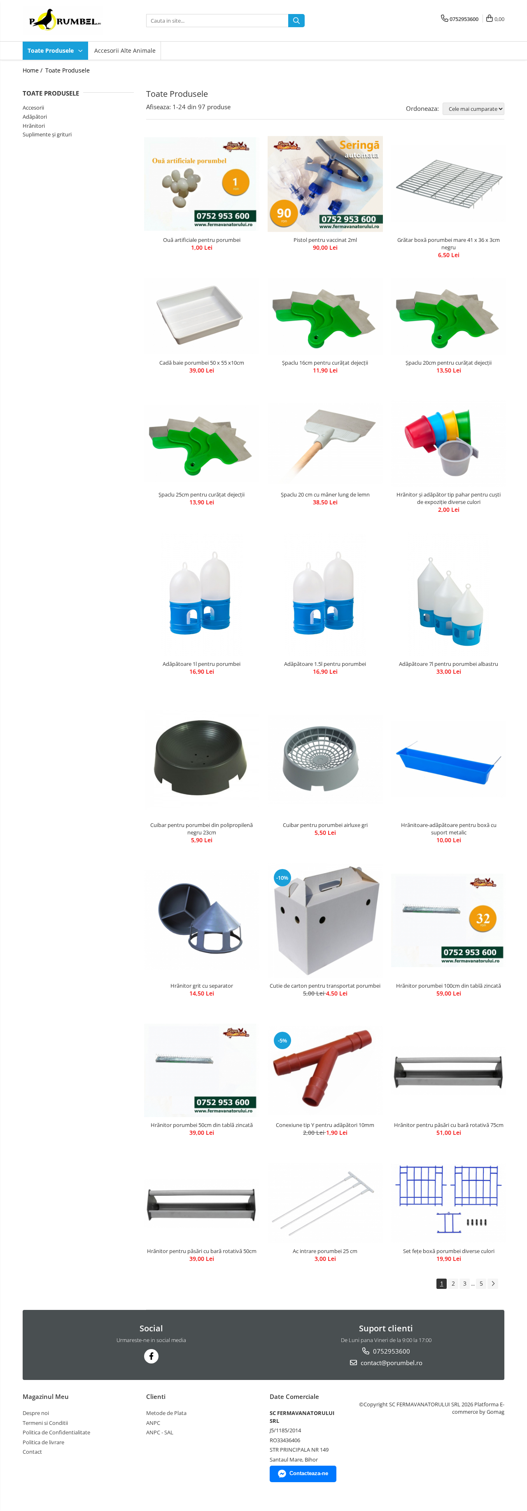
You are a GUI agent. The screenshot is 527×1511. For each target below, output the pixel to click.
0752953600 (390, 1351)
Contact (32, 1451)
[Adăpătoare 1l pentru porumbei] (201, 594)
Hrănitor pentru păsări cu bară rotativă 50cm (202, 1251)
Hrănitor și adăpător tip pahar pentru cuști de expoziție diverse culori (448, 498)
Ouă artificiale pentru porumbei (201, 240)
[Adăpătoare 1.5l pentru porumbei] (325, 594)
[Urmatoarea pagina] (492, 1284)
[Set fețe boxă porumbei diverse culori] (448, 1203)
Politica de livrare (43, 1442)
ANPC (153, 1423)
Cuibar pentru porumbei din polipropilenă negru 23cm (201, 828)
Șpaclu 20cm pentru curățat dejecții (449, 362)
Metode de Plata (166, 1413)
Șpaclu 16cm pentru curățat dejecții (325, 362)
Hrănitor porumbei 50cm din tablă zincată (202, 1125)
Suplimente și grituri (47, 134)
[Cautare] (296, 20)
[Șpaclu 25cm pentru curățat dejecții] (201, 444)
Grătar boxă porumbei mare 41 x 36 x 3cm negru (448, 243)
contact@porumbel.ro (390, 1363)
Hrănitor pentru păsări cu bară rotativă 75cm (449, 1125)
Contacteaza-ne (308, 1473)
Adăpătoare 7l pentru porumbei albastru (448, 664)
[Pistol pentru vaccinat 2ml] (325, 184)
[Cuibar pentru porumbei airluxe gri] (325, 759)
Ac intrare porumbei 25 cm (325, 1251)
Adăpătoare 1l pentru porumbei (201, 664)
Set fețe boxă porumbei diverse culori (448, 1251)
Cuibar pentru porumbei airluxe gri (325, 825)
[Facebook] (151, 1356)
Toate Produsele (51, 50)
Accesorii (33, 107)
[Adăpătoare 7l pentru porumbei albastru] (448, 594)
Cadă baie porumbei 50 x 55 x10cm (201, 362)
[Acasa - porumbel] (64, 20)
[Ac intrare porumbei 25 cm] (325, 1203)
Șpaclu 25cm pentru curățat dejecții (202, 494)
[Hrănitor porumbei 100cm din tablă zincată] (448, 920)
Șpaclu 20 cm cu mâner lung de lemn (325, 494)
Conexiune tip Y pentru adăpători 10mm (325, 1125)
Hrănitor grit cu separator (201, 985)
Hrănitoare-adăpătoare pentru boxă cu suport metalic (449, 828)
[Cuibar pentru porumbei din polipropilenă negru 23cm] (201, 759)
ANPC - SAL (159, 1432)
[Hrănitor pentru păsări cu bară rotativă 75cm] (448, 1070)
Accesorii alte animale (125, 50)
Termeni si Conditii (45, 1423)
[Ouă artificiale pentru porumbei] (201, 184)
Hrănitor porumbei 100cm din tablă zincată (448, 985)
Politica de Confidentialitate (56, 1432)
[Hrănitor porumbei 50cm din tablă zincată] (201, 1070)
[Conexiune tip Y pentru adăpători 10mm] (325, 1070)
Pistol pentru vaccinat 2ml (325, 240)
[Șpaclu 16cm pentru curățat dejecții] (325, 316)
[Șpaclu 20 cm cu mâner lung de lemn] (325, 443)
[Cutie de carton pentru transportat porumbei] (325, 920)
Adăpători (35, 116)
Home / (33, 70)
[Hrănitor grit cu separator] (201, 920)
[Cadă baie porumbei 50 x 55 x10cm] (201, 316)
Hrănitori (34, 125)
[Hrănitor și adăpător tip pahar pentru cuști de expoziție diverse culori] (448, 443)
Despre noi (36, 1413)
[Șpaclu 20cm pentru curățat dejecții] (448, 316)
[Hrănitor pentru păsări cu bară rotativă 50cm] (201, 1203)
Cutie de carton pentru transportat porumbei (325, 985)
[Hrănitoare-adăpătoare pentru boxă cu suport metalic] (448, 759)
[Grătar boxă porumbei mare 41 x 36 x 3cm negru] (448, 183)
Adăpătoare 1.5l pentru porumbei (325, 664)
